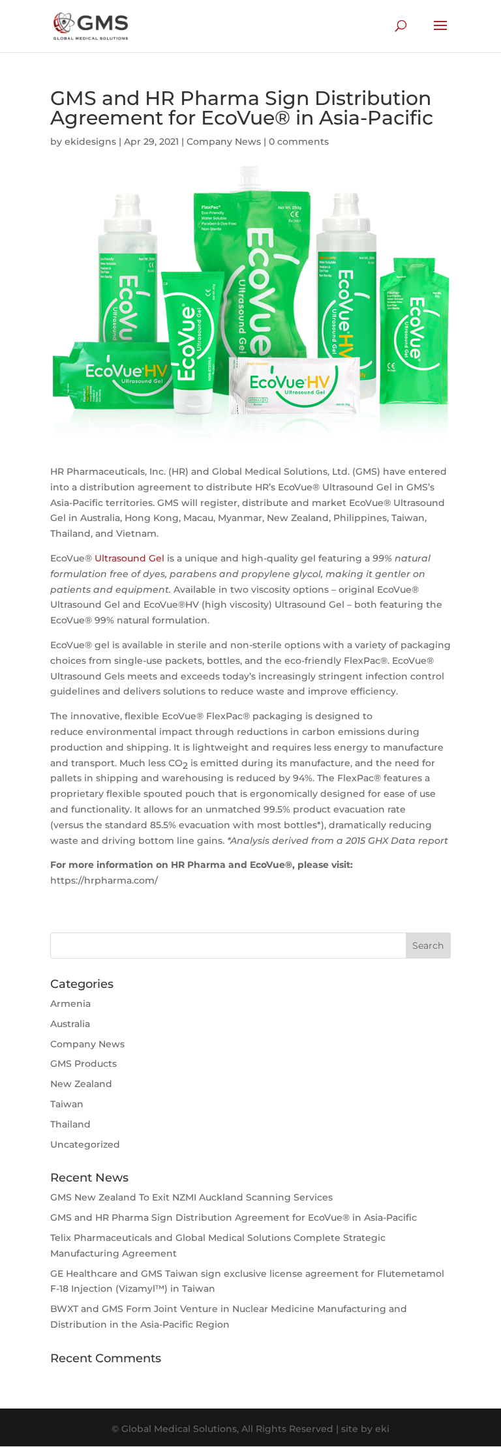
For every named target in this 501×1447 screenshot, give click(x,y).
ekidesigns (90, 141)
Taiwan (67, 1104)
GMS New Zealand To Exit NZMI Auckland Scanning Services (191, 1197)
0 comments (299, 141)
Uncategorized (85, 1144)
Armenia (70, 1003)
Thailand (70, 1124)
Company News (224, 141)
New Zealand (81, 1084)
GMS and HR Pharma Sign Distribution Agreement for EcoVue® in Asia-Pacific (233, 1217)
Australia (70, 1024)
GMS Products (83, 1063)
